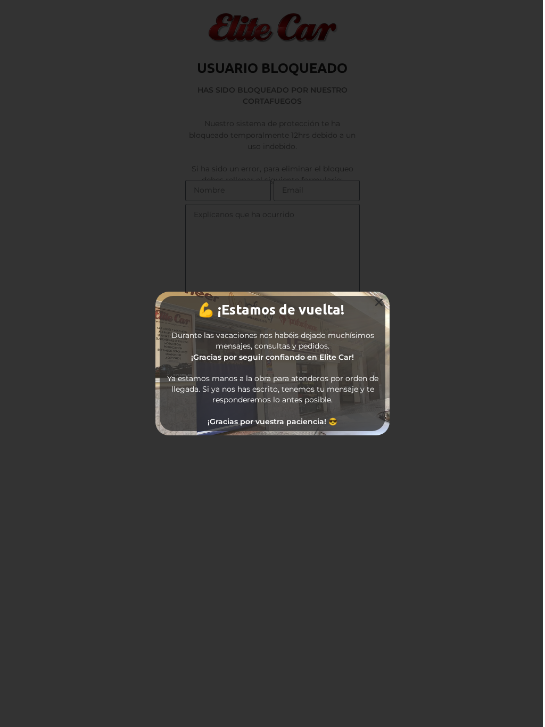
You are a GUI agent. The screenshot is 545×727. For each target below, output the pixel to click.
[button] (379, 302)
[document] (272, 363)
